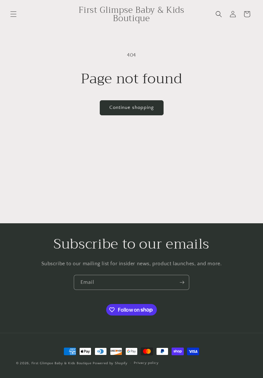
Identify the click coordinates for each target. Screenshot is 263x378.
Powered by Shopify (110, 363)
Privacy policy (146, 363)
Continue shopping (131, 107)
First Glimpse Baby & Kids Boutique (61, 363)
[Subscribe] (182, 282)
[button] (13, 14)
